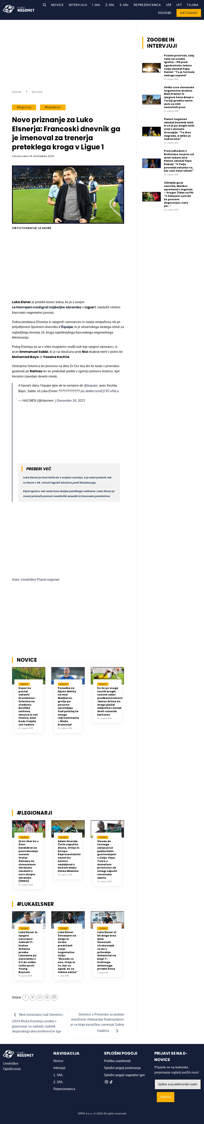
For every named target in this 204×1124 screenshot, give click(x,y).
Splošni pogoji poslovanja (122, 1068)
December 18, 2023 (71, 400)
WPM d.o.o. (85, 1113)
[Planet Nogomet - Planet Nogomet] (18, 9)
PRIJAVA (165, 1097)
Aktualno (188, 13)
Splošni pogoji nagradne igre (124, 1075)
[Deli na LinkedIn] (54, 997)
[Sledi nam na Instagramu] (106, 1082)
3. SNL (124, 5)
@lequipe (91, 385)
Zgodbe (165, 13)
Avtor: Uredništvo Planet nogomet (35, 579)
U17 (179, 5)
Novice (57, 5)
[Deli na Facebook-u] (25, 997)
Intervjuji (78, 5)
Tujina (192, 5)
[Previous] (6, 704)
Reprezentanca (147, 5)
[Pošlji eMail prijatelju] (40, 997)
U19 (168, 5)
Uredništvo (10, 1063)
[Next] (129, 704)
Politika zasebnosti (117, 1061)
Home (16, 92)
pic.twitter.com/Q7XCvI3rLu (100, 391)
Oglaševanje (12, 1069)
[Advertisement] (68, 53)
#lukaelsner (53, 107)
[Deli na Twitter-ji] (32, 997)
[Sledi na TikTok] (111, 1082)
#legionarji (24, 107)
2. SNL (109, 5)
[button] (44, 5)
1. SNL (96, 5)
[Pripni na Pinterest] (47, 997)
